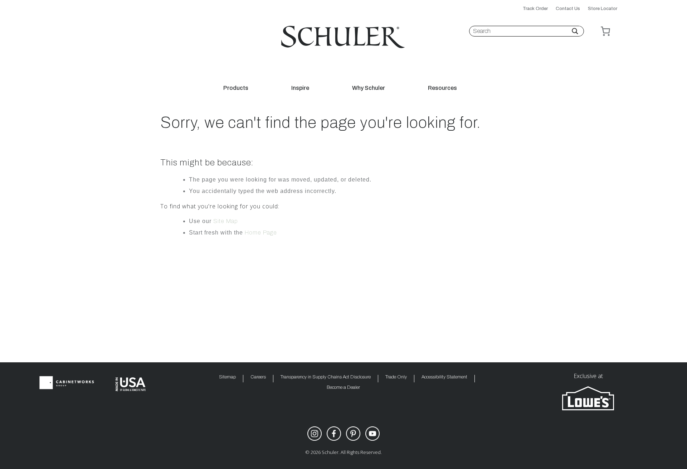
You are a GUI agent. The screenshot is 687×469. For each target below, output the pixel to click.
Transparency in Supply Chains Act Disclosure (326, 377)
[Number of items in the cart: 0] (605, 31)
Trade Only (396, 377)
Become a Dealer (343, 387)
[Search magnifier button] (575, 31)
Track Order (535, 8)
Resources (442, 88)
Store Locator (602, 8)
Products (235, 88)
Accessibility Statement (444, 377)
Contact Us (568, 8)
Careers (258, 377)
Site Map (225, 221)
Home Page (261, 232)
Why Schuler (368, 88)
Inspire (300, 88)
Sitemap (227, 377)
